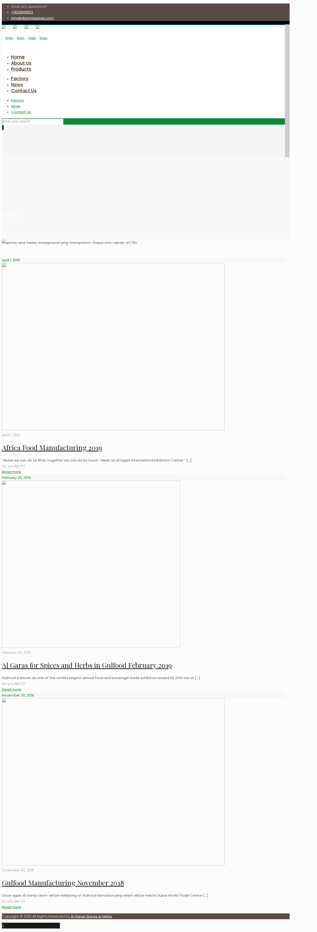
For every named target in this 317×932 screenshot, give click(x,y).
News (15, 106)
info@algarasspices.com (32, 18)
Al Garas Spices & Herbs (91, 916)
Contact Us (21, 111)
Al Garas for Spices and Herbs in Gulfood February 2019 (87, 665)
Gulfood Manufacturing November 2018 (63, 882)
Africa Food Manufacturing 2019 (52, 447)
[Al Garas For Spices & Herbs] (24, 38)
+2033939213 (22, 12)
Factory (17, 100)
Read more (11, 471)
